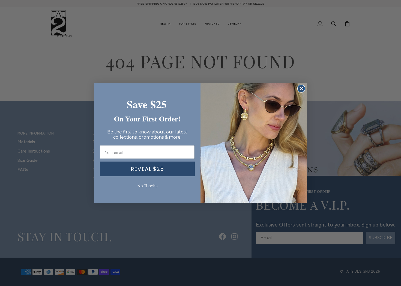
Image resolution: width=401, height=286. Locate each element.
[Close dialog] (301, 88)
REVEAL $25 (147, 169)
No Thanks (147, 185)
